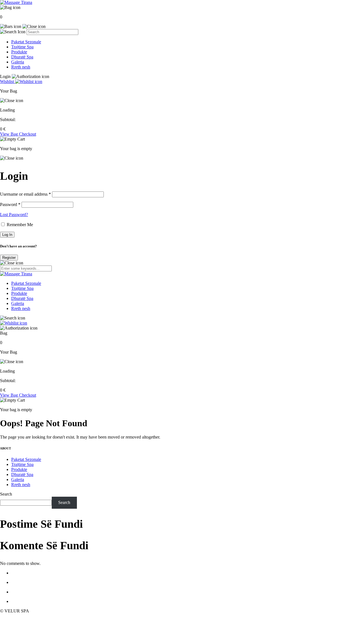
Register (9, 257)
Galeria (17, 62)
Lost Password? (14, 214)
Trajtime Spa (22, 46)
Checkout (27, 134)
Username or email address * (25, 194)
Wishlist (7, 81)
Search (6, 494)
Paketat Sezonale (26, 41)
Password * (10, 204)
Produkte (19, 51)
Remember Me (19, 224)
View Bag (9, 134)
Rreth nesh (20, 67)
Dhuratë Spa (22, 57)
